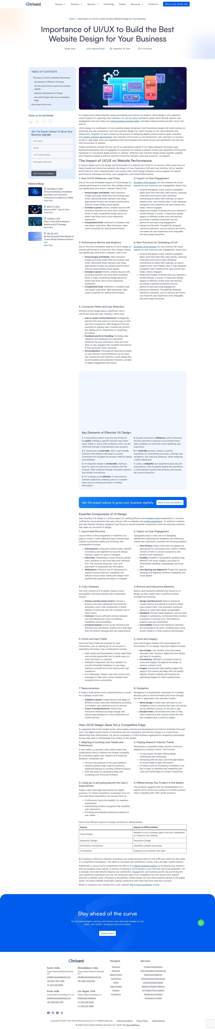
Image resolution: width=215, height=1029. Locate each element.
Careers (122, 4)
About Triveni (116, 974)
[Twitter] (37, 121)
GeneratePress (132, 1025)
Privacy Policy (142, 1021)
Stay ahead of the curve (41, 104)
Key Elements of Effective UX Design (49, 82)
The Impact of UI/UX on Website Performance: (51, 78)
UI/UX (88, 49)
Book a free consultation (170, 502)
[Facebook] (43, 121)
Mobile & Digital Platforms (153, 986)
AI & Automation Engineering (153, 971)
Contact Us (153, 4)
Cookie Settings (158, 1021)
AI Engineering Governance (153, 978)
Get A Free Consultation (141, 884)
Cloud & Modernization (153, 982)
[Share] (50, 121)
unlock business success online (124, 121)
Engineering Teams (153, 998)
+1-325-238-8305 (55, 985)
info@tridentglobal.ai (87, 998)
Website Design (98, 49)
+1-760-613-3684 (86, 1006)
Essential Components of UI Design (48, 93)
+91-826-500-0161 (55, 1002)
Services (59, 4)
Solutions (75, 4)
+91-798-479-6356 (86, 981)
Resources (135, 4)
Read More (48, 200)
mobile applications (153, 521)
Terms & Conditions (125, 1021)
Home (72, 19)
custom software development (97, 137)
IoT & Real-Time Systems (153, 990)
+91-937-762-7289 (55, 981)
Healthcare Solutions (153, 994)
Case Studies (116, 986)
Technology (109, 4)
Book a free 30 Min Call (176, 4)
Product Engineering (153, 967)
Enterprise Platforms (153, 974)
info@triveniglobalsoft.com (59, 977)
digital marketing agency (145, 866)
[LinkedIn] (30, 121)
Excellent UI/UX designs (145, 182)
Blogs (115, 982)
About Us (91, 4)
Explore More (107, 933)
